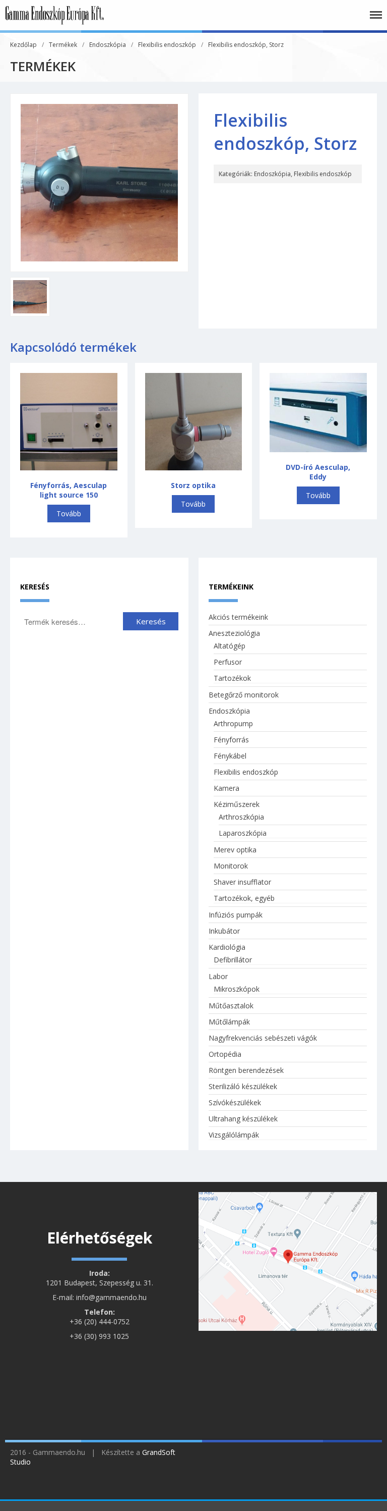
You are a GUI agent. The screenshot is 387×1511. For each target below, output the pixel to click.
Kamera (226, 788)
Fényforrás (231, 739)
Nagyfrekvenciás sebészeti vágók (263, 1038)
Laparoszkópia (243, 833)
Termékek (63, 44)
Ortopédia (225, 1054)
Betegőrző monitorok (244, 694)
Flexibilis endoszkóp (167, 44)
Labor (218, 976)
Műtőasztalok (231, 1005)
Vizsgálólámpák (234, 1135)
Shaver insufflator (242, 882)
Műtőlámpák (229, 1022)
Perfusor (228, 662)
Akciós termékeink (238, 617)
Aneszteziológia (234, 633)
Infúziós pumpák (236, 915)
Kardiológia (227, 947)
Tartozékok (232, 678)
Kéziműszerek (237, 804)
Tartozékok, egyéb (244, 898)
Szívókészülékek (235, 1102)
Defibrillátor (233, 959)
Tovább (68, 513)
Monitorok (231, 866)
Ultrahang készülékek (243, 1118)
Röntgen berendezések (246, 1070)
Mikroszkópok (237, 989)
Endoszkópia (107, 44)
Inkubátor (224, 931)
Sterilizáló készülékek (243, 1086)
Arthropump (233, 723)
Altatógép (229, 646)
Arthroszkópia (241, 817)
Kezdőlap (23, 44)
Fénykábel (230, 756)
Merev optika (235, 849)
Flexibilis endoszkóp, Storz (246, 44)
